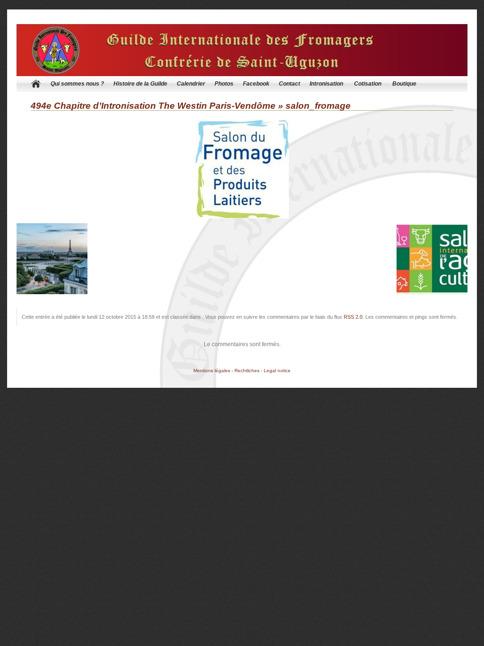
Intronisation (326, 83)
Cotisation (367, 83)
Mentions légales (211, 370)
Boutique (404, 83)
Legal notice (277, 370)
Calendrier (191, 83)
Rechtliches (246, 370)
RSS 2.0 (353, 317)
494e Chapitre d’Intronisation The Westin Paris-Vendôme (153, 106)
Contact (289, 83)
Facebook (256, 83)
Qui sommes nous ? (77, 83)
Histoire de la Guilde (140, 83)
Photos (224, 83)
